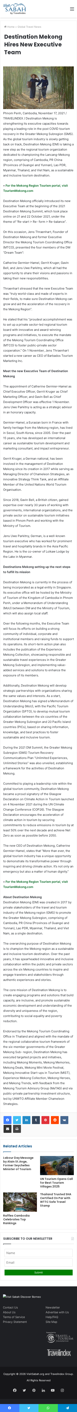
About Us (9, 1312)
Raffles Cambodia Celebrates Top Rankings (16, 1219)
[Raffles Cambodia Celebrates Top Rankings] (20, 1202)
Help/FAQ (52, 1317)
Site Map (51, 1321)
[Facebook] (7, 1120)
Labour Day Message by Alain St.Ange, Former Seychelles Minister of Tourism (18, 1163)
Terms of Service (14, 1317)
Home (11, 26)
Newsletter (53, 1307)
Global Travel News (29, 26)
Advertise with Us (57, 1312)
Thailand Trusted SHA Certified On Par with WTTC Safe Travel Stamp (55, 1200)
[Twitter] (17, 1120)
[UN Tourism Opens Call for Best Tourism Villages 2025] (57, 1165)
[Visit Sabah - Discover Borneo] (14, 9)
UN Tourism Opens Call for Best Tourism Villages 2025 (56, 1182)
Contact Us (10, 1307)
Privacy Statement (15, 1321)
